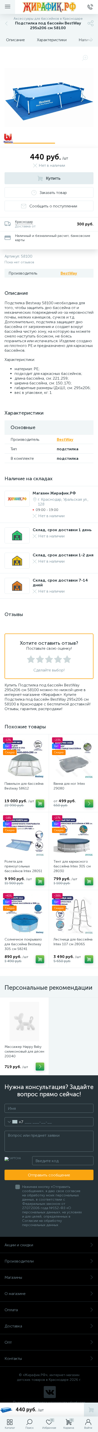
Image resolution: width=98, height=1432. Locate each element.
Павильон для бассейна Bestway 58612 (24, 786)
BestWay (69, 273)
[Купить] (40, 803)
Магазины (13, 1277)
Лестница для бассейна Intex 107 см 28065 (73, 941)
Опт (8, 1342)
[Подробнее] (40, 1067)
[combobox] (14, 1121)
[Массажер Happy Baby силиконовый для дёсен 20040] (24, 1021)
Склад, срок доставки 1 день (62, 529)
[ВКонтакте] (50, 1392)
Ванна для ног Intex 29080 (69, 786)
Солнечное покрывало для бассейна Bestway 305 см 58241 (23, 944)
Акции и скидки (19, 1245)
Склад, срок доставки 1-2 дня (63, 555)
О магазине (15, 1293)
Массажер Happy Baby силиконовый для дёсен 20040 (24, 1051)
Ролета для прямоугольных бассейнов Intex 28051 (23, 866)
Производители (19, 1261)
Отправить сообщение (49, 1175)
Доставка (13, 1326)
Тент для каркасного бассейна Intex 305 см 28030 (72, 866)
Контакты (13, 1358)
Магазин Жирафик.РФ (54, 493)
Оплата (11, 1309)
